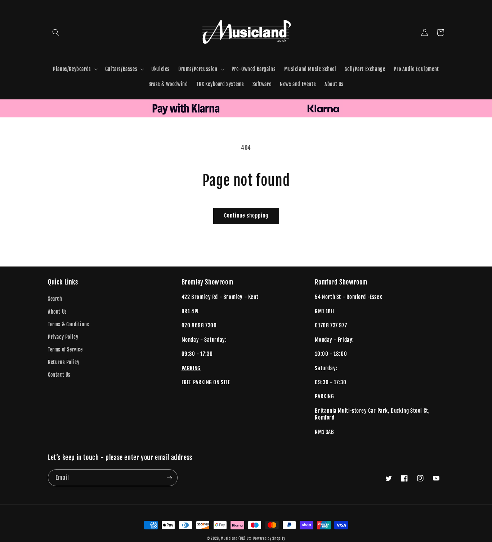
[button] (56, 32)
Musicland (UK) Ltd (236, 538)
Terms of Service (65, 349)
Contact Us (59, 375)
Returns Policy (63, 362)
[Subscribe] (169, 477)
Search (55, 299)
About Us (57, 312)
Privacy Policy (63, 337)
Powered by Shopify (269, 538)
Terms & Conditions (68, 324)
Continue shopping (246, 215)
